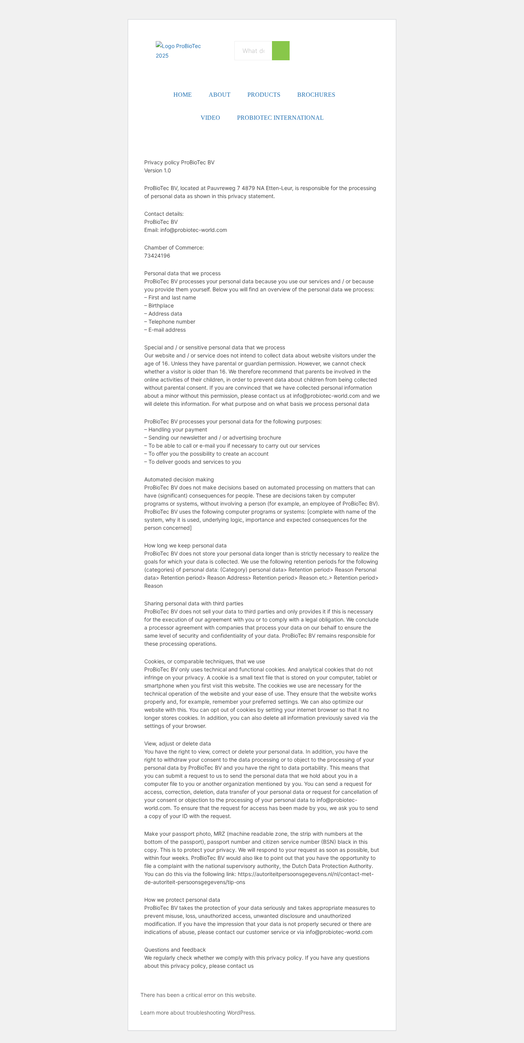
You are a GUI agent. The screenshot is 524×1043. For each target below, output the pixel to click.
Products (263, 94)
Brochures (316, 94)
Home (182, 94)
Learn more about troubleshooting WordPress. (197, 1012)
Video (210, 117)
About (220, 94)
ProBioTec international (280, 117)
